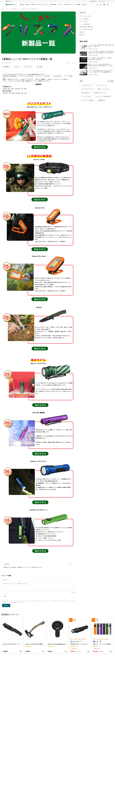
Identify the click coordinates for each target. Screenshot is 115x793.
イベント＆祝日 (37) (84, 24)
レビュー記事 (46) (84, 18)
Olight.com (8, 1)
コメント (5, 580)
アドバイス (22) (83, 21)
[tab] (22, 4)
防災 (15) (82, 34)
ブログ (7, 9)
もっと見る (110, 81)
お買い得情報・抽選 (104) (86, 26)
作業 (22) (82, 32)
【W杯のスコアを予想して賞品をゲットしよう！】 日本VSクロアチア (22, 567)
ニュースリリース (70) (85, 16)
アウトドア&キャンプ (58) (86, 29)
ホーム (2, 9)
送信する (6, 605)
